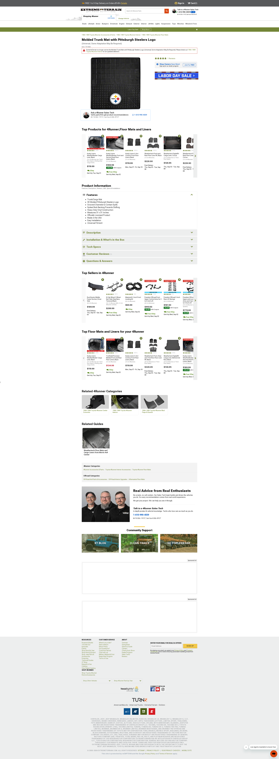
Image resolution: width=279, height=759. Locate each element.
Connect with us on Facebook (152, 689)
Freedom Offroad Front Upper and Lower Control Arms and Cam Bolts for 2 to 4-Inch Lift (191, 301)
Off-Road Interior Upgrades (118, 479)
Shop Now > (146, 29)
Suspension (165, 24)
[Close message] (196, 29)
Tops (174, 24)
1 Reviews (171, 58)
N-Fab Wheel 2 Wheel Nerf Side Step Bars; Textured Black (114, 300)
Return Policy (103, 646)
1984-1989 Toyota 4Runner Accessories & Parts (98, 35)
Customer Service (105, 650)
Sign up (190, 646)
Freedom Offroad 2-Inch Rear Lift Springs (172, 299)
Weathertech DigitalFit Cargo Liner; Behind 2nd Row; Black (172, 359)
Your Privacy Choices (171, 750)
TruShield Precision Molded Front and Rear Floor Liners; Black (114, 358)
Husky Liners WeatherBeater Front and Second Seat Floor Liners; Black (114, 157)
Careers (124, 648)
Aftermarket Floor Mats (137, 479)
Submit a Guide (127, 646)
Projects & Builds (87, 643)
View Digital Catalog (88, 668)
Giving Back (126, 645)
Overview (125, 643)
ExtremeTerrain (151, 705)
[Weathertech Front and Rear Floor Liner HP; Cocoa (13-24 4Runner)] (191, 142)
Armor (98, 24)
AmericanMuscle (121, 705)
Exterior (137, 24)
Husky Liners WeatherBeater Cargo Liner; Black (94, 158)
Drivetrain (114, 24)
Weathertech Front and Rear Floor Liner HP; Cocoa (191, 156)
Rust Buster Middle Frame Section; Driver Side (94, 300)
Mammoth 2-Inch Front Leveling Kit (133, 299)
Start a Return (103, 645)
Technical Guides (87, 660)
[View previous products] (84, 156)
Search (166, 11)
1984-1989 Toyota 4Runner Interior (128, 35)
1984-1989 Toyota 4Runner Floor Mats (155, 35)
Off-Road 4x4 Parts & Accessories (95, 479)
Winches (180, 24)
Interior (144, 24)
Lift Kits (151, 24)
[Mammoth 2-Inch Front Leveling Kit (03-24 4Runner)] (134, 286)
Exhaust (129, 24)
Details (124, 3)
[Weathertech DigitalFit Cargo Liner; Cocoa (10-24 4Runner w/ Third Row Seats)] (172, 142)
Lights (157, 24)
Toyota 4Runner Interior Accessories (118, 470)
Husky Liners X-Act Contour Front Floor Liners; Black (132, 156)
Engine (121, 24)
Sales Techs (126, 654)
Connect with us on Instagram (163, 689)
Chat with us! (103, 652)
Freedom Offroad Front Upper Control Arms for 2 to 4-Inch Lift (153, 300)
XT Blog (84, 662)
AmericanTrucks (136, 705)
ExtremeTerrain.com (101, 10)
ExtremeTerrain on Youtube (158, 689)
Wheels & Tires (191, 24)
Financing (85, 658)
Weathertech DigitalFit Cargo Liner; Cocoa (171, 156)
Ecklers (162, 705)
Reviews (124, 656)
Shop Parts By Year (88, 650)
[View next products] (195, 156)
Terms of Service (165, 754)
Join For (189, 65)
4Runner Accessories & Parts (93, 470)
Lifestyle (91, 24)
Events (84, 648)
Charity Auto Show (128, 650)
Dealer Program (127, 652)
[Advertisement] (139, 578)
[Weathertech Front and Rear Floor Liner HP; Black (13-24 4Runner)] (153, 142)
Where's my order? (105, 643)
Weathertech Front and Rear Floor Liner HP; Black (153, 155)
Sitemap (141, 750)
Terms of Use (103, 658)
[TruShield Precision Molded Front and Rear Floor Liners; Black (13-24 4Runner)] (115, 345)
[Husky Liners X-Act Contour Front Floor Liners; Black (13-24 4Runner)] (134, 142)
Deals (84, 24)
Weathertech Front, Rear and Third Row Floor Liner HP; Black (153, 359)
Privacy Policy (179, 650)
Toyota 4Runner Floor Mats (141, 470)
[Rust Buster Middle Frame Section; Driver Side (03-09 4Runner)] (95, 286)
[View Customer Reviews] (161, 58)
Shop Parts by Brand (88, 652)
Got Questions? (104, 648)
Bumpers (105, 24)
